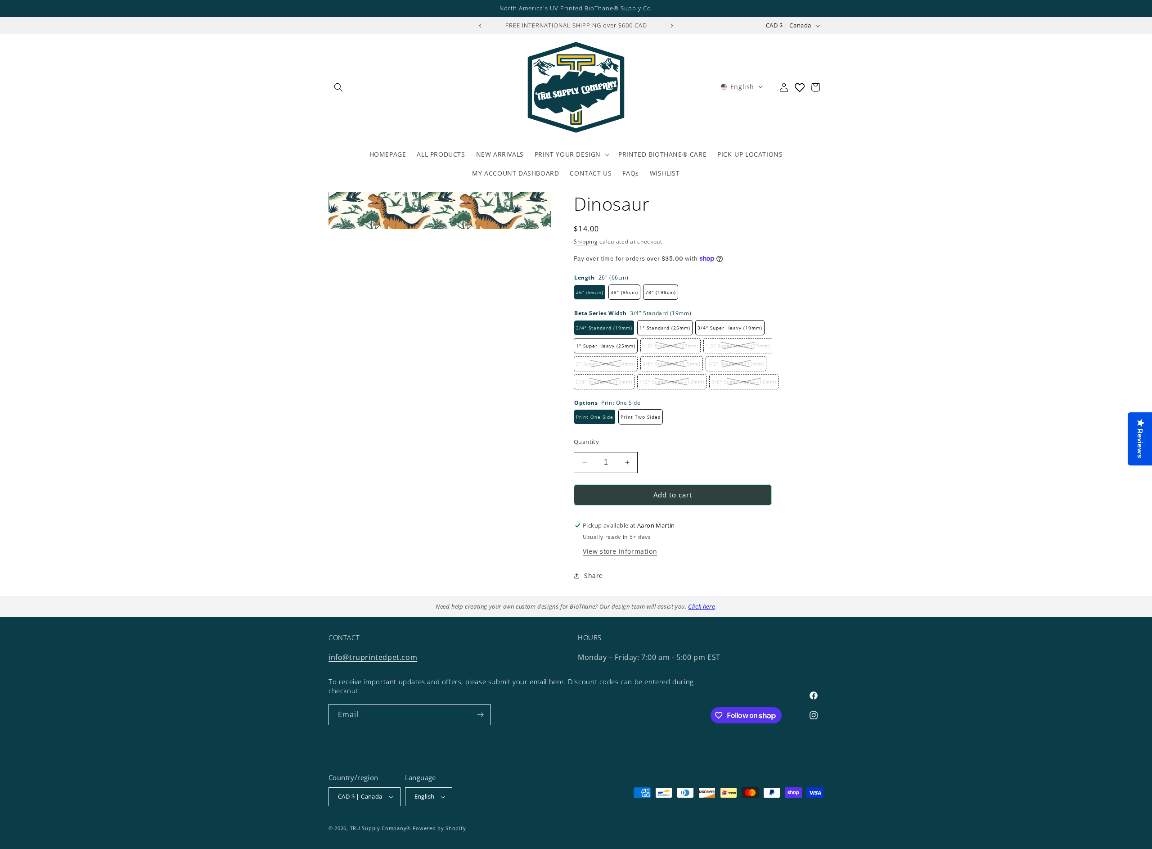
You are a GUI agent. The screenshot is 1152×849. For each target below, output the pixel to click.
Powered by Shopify (439, 828)
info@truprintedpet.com (372, 657)
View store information (620, 551)
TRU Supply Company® (380, 828)
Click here (701, 606)
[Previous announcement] (480, 25)
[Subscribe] (480, 714)
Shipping (586, 241)
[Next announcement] (672, 25)
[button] (338, 87)
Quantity (586, 442)
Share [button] (593, 575)
